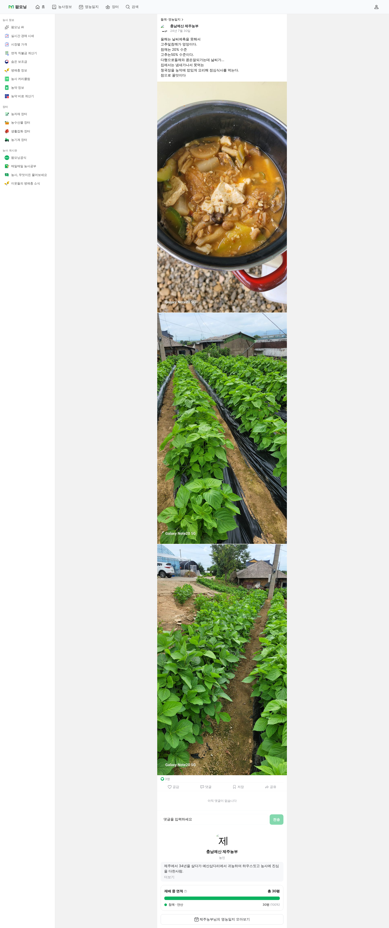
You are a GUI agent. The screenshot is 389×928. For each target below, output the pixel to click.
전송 (276, 819)
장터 (115, 7)
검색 (135, 7)
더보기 (169, 877)
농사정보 (65, 7)
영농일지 (92, 7)
